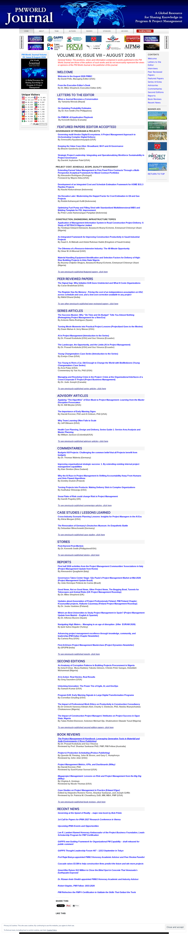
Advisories (153, 85)
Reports (152, 95)
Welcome (152, 58)
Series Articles (155, 82)
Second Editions (156, 92)
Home (26, 31)
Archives (124, 31)
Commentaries (155, 88)
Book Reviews (154, 99)
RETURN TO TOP (156, 174)
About (41, 31)
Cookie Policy (52, 930)
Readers (89, 31)
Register (145, 32)
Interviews (153, 68)
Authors (72, 31)
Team (56, 31)
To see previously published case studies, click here (81, 535)
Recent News (154, 102)
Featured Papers (156, 78)
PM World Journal (30, 8)
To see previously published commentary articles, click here (85, 505)
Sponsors (107, 31)
